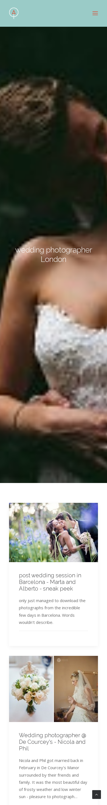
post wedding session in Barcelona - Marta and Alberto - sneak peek (50, 582)
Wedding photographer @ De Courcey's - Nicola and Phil (52, 742)
